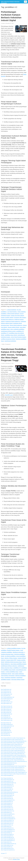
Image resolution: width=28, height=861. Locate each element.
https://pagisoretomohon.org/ (6, 707)
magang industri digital (13, 327)
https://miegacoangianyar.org (6, 769)
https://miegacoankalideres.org (7, 756)
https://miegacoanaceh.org (6, 745)
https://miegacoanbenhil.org (19, 752)
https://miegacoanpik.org (17, 758)
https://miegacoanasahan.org (6, 815)
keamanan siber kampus (20, 317)
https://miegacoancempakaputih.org (8, 839)
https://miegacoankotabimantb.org (7, 752)
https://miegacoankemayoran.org (18, 750)
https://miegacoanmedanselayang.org (8, 772)
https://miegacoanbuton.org (6, 812)
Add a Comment (6, 344)
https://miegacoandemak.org (6, 832)
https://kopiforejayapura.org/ (6, 694)
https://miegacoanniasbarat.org (7, 801)
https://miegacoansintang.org (6, 741)
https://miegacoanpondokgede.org (19, 756)
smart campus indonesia (18, 673)
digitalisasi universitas (18, 652)
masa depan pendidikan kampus (18, 664)
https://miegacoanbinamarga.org (18, 748)
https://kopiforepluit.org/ (6, 717)
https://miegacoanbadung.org (6, 804)
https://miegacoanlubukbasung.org (7, 761)
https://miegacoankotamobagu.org (7, 793)
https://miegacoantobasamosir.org (7, 810)
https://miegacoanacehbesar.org (7, 807)
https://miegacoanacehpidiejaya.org (8, 829)
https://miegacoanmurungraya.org (7, 795)
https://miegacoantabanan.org (6, 806)
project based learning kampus (18, 337)
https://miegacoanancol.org (6, 842)
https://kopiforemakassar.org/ (6, 720)
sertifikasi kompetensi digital (8, 339)
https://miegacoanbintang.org (6, 787)
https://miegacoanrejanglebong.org (7, 814)
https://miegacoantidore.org (17, 744)
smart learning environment (8, 675)
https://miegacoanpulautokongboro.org (8, 782)
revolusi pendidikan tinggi (12, 671)
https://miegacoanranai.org (16, 745)
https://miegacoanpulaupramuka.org (19, 741)
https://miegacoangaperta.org (21, 772)
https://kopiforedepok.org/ (6, 727)
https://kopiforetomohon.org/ (6, 718)
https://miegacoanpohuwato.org (7, 781)
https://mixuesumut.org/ (5, 735)
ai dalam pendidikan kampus (14, 648)
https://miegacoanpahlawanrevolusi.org (8, 843)
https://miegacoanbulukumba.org (7, 785)
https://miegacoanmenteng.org (7, 758)
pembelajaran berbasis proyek (8, 331)
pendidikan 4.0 (20, 331)
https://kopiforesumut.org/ (6, 692)
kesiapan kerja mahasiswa (7, 319)
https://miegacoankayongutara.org (7, 779)
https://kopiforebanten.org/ (6, 689)
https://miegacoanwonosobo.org (19, 747)
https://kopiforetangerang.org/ (7, 698)
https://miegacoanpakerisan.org (7, 845)
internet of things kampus (11, 658)
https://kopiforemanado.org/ (6, 732)
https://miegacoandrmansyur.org (7, 848)
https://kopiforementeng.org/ (6, 713)
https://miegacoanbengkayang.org (7, 837)
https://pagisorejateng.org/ (6, 712)
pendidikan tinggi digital (11, 335)
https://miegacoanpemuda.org (6, 739)
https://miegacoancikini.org (6, 753)
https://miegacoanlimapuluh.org (7, 835)
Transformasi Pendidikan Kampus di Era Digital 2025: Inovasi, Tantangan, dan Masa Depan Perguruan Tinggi (14, 354)
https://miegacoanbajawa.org (6, 790)
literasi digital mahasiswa (16, 325)
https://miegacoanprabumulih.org (7, 742)
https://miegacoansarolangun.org (7, 834)
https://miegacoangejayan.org (19, 738)
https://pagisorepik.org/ (5, 700)
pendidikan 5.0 (4, 333)
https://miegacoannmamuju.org (7, 798)
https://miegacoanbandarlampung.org (8, 766)
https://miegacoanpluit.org (6, 759)
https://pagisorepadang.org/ (6, 710)
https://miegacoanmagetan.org (7, 803)
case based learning (12, 311)
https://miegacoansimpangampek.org (8, 818)
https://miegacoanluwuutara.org (7, 809)
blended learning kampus (13, 650)
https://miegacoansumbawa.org (7, 824)
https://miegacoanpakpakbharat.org (7, 831)
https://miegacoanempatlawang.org (7, 817)
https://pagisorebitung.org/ (6, 709)
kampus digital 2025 (11, 660)
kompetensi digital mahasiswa (12, 321)
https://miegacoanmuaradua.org (21, 761)
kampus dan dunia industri (17, 315)
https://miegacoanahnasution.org (7, 738)
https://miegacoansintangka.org (7, 789)
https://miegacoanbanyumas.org (7, 784)
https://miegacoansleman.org (18, 769)
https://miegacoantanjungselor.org (7, 764)
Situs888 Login (9, 395)
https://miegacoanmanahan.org (7, 778)
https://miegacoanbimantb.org (7, 796)
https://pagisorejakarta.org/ (6, 703)
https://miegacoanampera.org (6, 748)
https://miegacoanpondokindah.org (7, 755)
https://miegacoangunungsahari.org (8, 840)
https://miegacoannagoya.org (6, 770)
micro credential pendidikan (17, 329)
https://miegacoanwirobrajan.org (7, 773)
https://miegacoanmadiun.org (6, 846)
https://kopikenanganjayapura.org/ (7, 697)
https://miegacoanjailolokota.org (7, 828)
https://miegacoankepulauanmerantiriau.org (9, 792)
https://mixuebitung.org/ (5, 695)
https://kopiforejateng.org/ (6, 691)
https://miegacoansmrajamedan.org (7, 849)
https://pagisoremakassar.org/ (6, 701)
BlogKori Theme (16, 859)
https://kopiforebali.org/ (5, 729)
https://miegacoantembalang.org (20, 773)
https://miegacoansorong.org (6, 767)
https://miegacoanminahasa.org (18, 767)
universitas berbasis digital (17, 679)
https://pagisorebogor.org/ (6, 722)
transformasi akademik (10, 677)
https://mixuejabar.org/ (5, 733)
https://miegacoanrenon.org (18, 739)
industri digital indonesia (13, 313)
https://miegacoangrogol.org (20, 755)
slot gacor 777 (4, 853)
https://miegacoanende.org (19, 742)
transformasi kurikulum (10, 341)
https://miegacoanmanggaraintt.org (7, 800)
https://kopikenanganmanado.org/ (7, 726)
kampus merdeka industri (7, 317)
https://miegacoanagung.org (6, 744)
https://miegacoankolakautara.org (17, 759)
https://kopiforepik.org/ (5, 715)
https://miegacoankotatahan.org (7, 747)
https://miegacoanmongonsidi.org (18, 770)
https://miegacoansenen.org (6, 750)
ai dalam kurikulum (11, 309)
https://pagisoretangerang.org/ (7, 724)
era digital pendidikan (10, 656)
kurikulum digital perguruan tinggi (13, 662)
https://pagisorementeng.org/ (6, 706)
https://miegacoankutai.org (6, 826)
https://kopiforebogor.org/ (6, 730)
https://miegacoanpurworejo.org (7, 823)
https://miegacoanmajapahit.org (7, 775)
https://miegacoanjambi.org (21, 766)
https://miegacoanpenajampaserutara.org (9, 763)
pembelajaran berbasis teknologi (9, 666)
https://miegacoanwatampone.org (7, 820)
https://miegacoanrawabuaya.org (18, 753)
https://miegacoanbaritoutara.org (7, 821)
